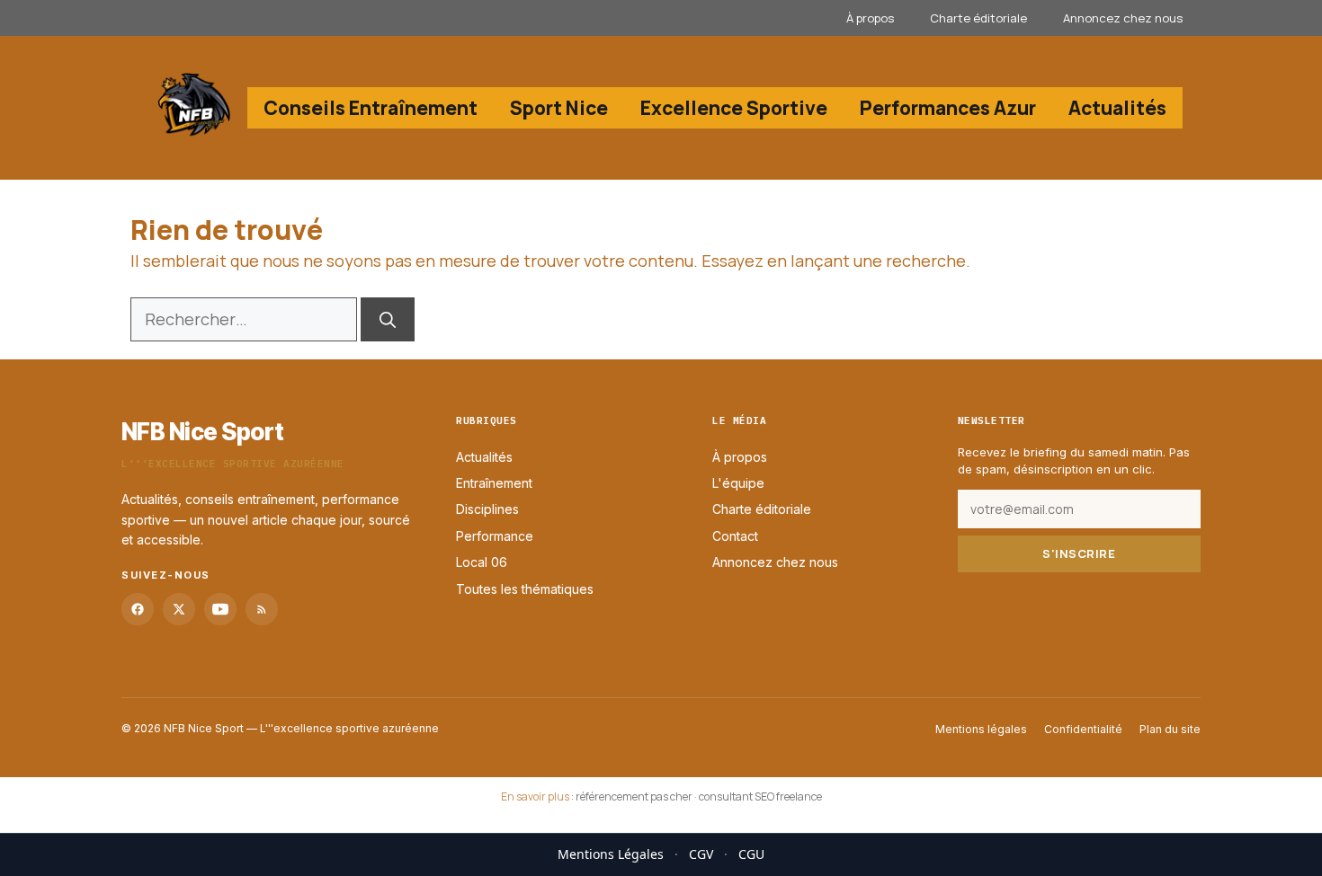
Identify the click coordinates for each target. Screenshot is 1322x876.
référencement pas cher (634, 796)
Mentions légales (981, 729)
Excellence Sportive (733, 107)
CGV (701, 854)
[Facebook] (137, 609)
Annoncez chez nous (1123, 18)
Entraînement (494, 483)
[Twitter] (179, 609)
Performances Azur (948, 107)
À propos (870, 18)
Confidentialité (1083, 729)
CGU (751, 854)
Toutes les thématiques (525, 589)
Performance (494, 536)
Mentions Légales (611, 854)
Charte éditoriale (978, 18)
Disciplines (487, 510)
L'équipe (738, 483)
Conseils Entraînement (371, 107)
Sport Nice (559, 107)
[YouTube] (220, 609)
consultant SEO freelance (760, 796)
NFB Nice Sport (202, 432)
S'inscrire (1078, 553)
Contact (735, 536)
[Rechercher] (388, 319)
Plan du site (1170, 729)
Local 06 (481, 563)
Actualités (1117, 107)
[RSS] (262, 609)
